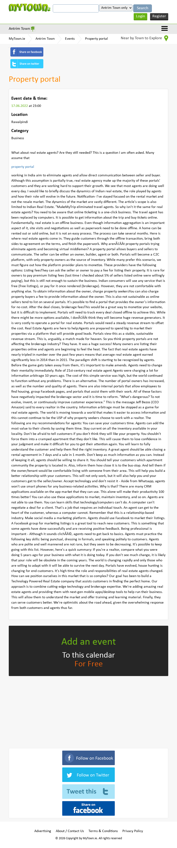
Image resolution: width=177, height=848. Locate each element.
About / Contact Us (70, 831)
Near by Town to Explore (142, 38)
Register (159, 16)
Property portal (96, 39)
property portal (22, 167)
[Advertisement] (88, 711)
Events (70, 39)
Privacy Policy (132, 831)
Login (140, 16)
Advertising (42, 831)
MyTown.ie (17, 39)
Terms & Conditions (103, 831)
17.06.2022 (20, 106)
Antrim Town (19, 29)
